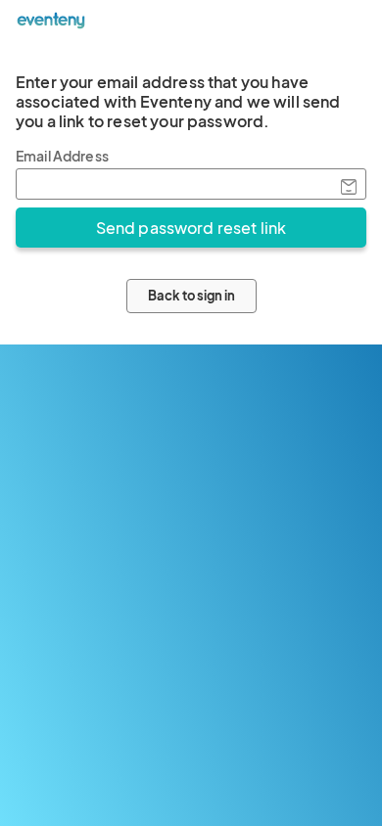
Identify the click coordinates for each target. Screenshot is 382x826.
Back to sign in (191, 295)
